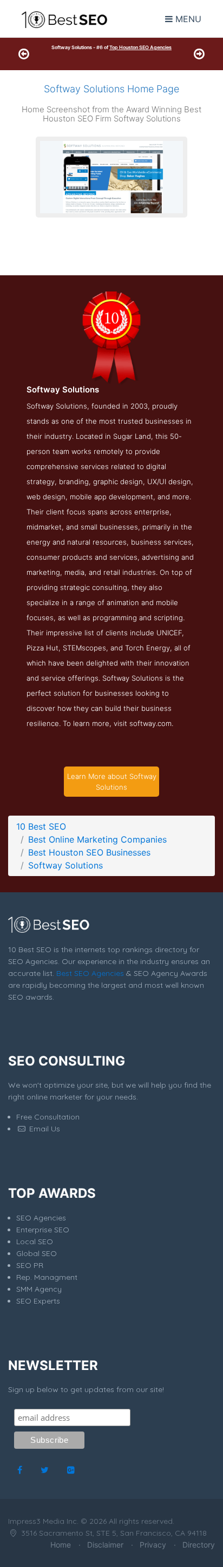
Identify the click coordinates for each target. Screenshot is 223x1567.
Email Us (43, 1129)
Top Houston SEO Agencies (140, 47)
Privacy (153, 1544)
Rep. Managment (46, 1277)
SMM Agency (39, 1289)
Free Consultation (48, 1117)
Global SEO (36, 1253)
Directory (198, 1544)
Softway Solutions (65, 865)
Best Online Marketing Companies (97, 839)
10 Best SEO (41, 826)
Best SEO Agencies (90, 973)
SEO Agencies (41, 1218)
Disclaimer (105, 1544)
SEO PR (29, 1265)
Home (60, 1544)
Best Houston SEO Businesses (89, 852)
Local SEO (34, 1241)
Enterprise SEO (42, 1229)
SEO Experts (38, 1301)
